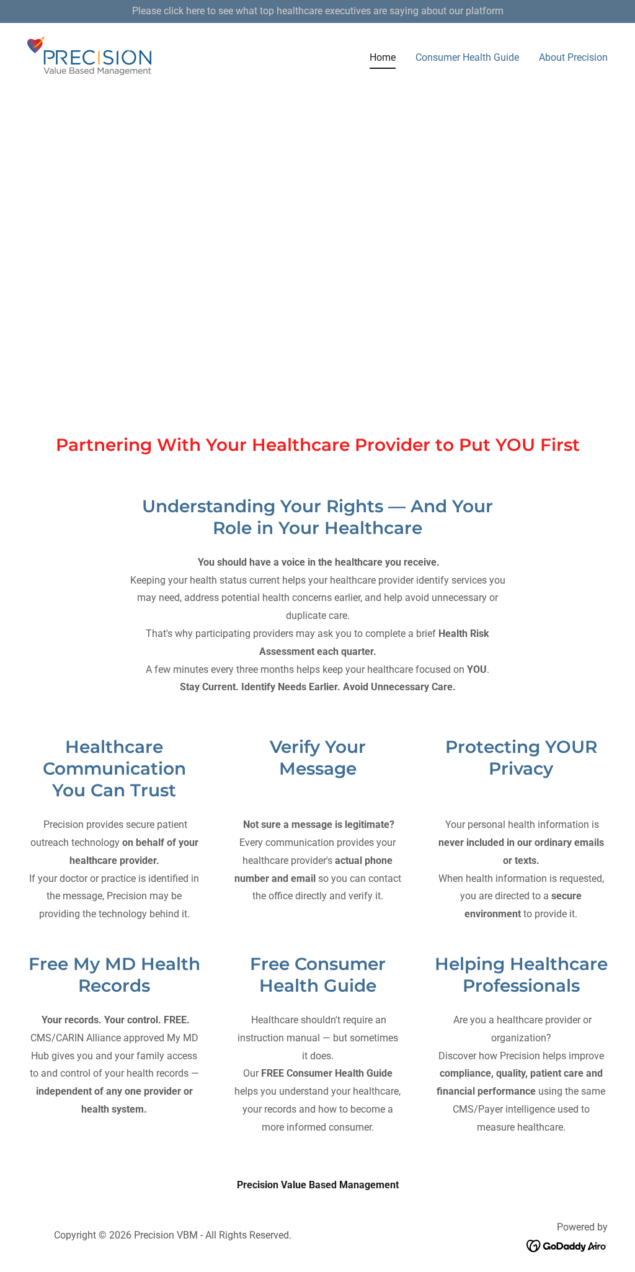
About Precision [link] (573, 57)
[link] (89, 55)
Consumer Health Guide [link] (467, 57)
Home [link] (383, 57)
